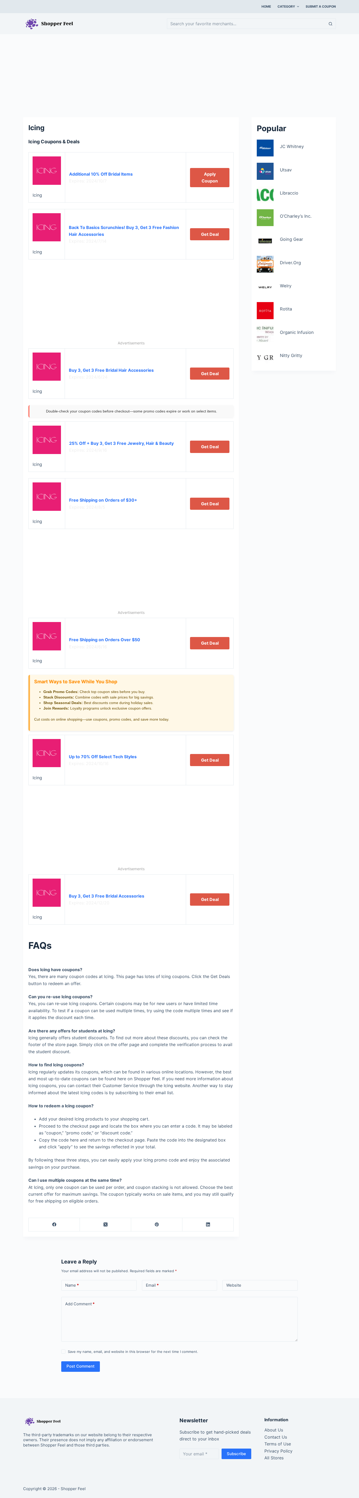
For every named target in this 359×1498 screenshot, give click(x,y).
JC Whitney (292, 146)
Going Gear (291, 239)
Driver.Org (290, 262)
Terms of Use (277, 1443)
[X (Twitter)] (105, 1224)
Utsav (286, 169)
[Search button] (330, 23)
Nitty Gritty (291, 355)
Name (72, 1285)
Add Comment (80, 1303)
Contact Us (275, 1437)
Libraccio (289, 193)
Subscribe (236, 1453)
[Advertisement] (179, 73)
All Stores (274, 1457)
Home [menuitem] (266, 6)
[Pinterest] (156, 1224)
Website (233, 1285)
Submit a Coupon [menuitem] (321, 6)
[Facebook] (54, 1224)
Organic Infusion (297, 332)
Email (152, 1285)
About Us (273, 1430)
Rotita (286, 309)
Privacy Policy (278, 1451)
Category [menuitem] (286, 6)
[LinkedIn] (208, 1224)
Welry (285, 285)
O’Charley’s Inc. (296, 216)
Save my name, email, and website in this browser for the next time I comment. (133, 1351)
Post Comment (80, 1366)
